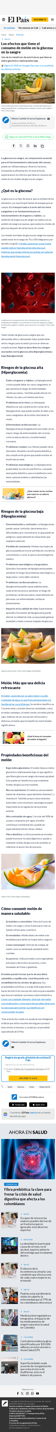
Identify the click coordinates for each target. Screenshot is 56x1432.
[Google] (18, 1104)
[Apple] (38, 1104)
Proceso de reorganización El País (23, 1423)
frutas (31, 1087)
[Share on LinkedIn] (35, 146)
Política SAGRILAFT (17, 1413)
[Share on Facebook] (13, 146)
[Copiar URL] (42, 146)
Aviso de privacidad (45, 1408)
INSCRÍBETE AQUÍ (28, 1078)
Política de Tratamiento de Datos (29, 1069)
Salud (10, 1087)
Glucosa (20, 1087)
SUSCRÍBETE (40, 19)
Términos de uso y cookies (20, 1411)
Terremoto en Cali (28, 27)
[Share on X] (21, 146)
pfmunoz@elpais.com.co (19, 1428)
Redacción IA (45, 1087)
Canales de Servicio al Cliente (36, 1406)
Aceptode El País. (28, 1070)
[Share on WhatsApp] (28, 146)
